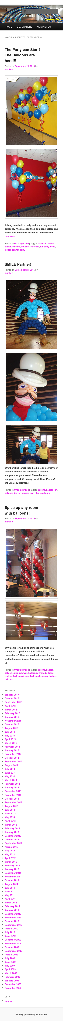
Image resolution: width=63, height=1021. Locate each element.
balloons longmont (39, 676)
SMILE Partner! (18, 264)
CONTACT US (44, 26)
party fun (34, 493)
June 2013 (10, 813)
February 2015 (12, 746)
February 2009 (12, 976)
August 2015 (11, 728)
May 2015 (10, 735)
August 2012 (11, 846)
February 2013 (12, 828)
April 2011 (10, 898)
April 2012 (10, 858)
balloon (49, 669)
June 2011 (10, 891)
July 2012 (10, 850)
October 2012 (12, 839)
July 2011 (10, 887)
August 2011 (11, 884)
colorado (34, 246)
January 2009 (12, 980)
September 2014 (13, 761)
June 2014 (10, 772)
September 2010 (13, 924)
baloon (8, 246)
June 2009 (10, 962)
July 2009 (10, 958)
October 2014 (12, 757)
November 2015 (13, 720)
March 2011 (11, 902)
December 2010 (13, 913)
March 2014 (11, 780)
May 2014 (10, 776)
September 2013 (13, 802)
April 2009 (10, 969)
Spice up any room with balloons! (21, 510)
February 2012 (12, 865)
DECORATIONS (24, 26)
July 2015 (10, 731)
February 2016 (12, 713)
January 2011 (12, 910)
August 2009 (11, 954)
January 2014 (12, 787)
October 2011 (12, 880)
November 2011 (13, 876)
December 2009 (13, 939)
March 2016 (11, 709)
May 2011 (10, 895)
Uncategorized (21, 243)
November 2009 (13, 943)
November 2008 (13, 988)
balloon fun (51, 489)
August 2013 (11, 806)
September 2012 (13, 843)
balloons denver (46, 243)
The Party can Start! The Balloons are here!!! (22, 55)
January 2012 (12, 869)
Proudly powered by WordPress (31, 1014)
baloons (16, 246)
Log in (8, 1001)
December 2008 (13, 984)
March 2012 (11, 861)
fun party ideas (47, 246)
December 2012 (13, 835)
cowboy (25, 493)
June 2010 (10, 936)
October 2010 (12, 921)
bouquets (10, 236)
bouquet (25, 246)
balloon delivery (36, 672)
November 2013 (13, 795)
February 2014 (12, 783)
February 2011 (12, 906)
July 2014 (10, 769)
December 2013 (13, 791)
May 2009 (10, 965)
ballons (41, 489)
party (22, 249)
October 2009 (12, 947)
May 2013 (10, 817)
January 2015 (12, 750)
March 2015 (11, 743)
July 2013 (10, 809)
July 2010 (10, 932)
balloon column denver (16, 672)
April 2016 (10, 705)
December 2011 (13, 872)
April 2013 (10, 820)
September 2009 (13, 950)
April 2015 (10, 739)
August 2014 (11, 765)
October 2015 (12, 724)
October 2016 (12, 698)
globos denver (12, 249)
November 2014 (13, 754)
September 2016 (13, 702)
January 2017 (12, 694)
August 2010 (11, 928)
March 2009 (11, 973)
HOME (9, 26)
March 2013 (11, 824)
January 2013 (12, 832)
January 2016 (12, 717)
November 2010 (13, 917)
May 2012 (10, 854)
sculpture (45, 493)
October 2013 (12, 798)
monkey (9, 69)
